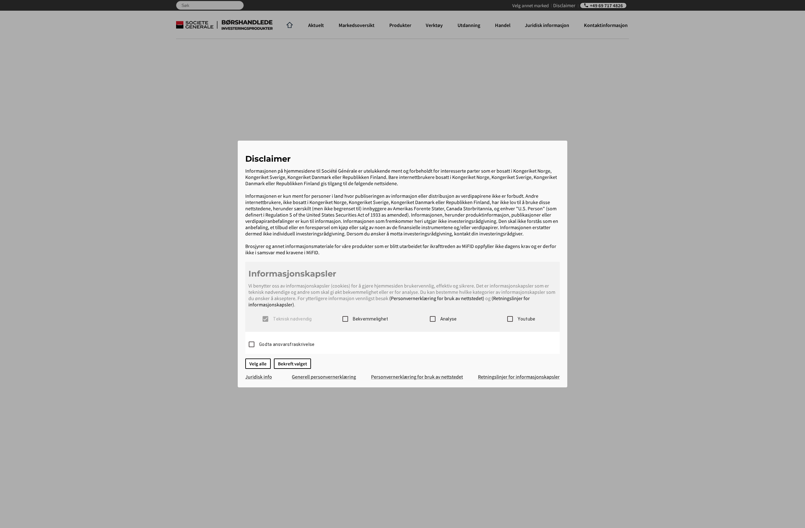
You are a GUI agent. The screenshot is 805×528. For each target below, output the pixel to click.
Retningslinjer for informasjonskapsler (519, 377)
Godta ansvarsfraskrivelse (286, 344)
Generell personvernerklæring (324, 377)
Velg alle (258, 364)
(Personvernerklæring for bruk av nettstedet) (436, 298)
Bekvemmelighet (370, 318)
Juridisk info (258, 377)
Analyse (448, 318)
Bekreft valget (292, 364)
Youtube (527, 318)
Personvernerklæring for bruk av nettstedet (417, 377)
